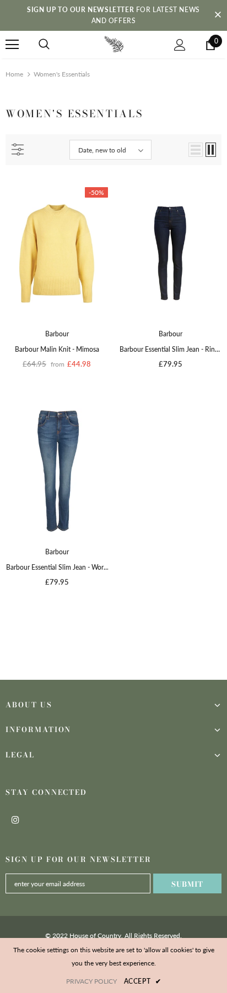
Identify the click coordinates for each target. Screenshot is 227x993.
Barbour (57, 334)
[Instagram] (15, 819)
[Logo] (113, 44)
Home (14, 74)
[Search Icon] (44, 44)
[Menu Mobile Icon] (12, 44)
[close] (217, 15)
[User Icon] (180, 45)
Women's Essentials (62, 74)
